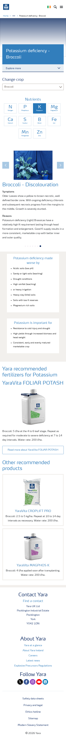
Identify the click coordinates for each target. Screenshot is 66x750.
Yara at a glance (33, 645)
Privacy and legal (33, 705)
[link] (10, 108)
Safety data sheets (33, 699)
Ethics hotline (33, 712)
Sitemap (33, 718)
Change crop (13, 80)
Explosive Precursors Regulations (33, 666)
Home (5, 16)
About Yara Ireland (33, 650)
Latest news (33, 661)
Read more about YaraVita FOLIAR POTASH (33, 450)
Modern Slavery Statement (33, 725)
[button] (5, 165)
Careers (33, 655)
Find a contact (33, 601)
